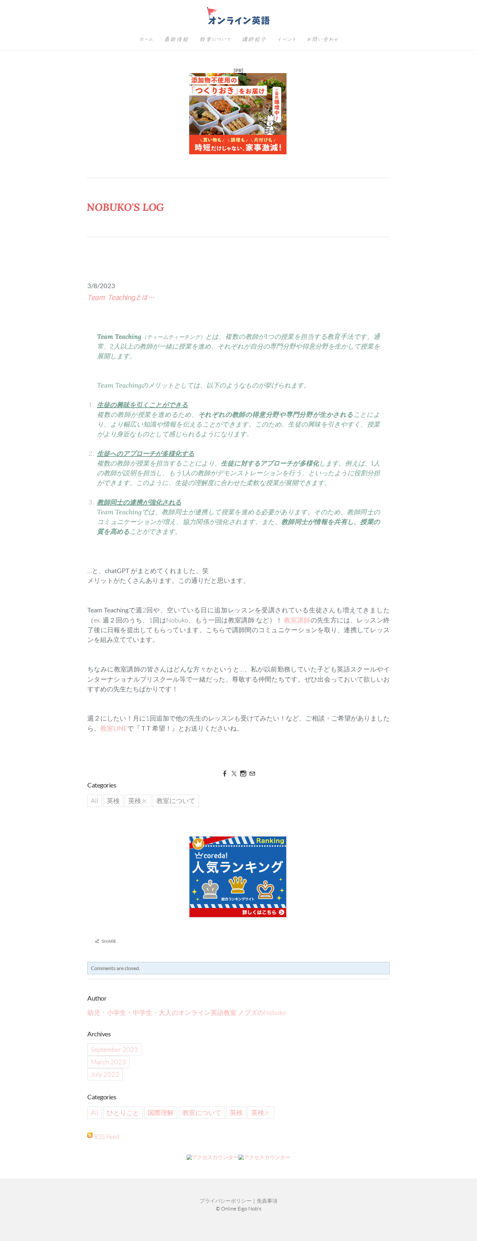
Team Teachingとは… (120, 297)
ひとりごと (123, 1112)
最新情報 (176, 39)
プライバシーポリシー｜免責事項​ (238, 1200)
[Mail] (252, 773)
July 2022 (105, 1074)
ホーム (146, 39)
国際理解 (161, 1112)
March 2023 (108, 1062)
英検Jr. (138, 801)
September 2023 (114, 1049)
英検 (113, 801)
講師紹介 (253, 39)
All (94, 801)
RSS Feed (106, 1136)
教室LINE (113, 728)
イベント (286, 39)
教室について (215, 39)
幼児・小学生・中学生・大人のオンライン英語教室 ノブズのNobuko (186, 1012)
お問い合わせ (322, 39)
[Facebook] (225, 773)
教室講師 (297, 620)
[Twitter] (234, 773)
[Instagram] (243, 773)
